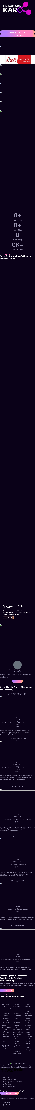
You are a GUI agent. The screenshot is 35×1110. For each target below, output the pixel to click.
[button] (17, 16)
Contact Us (9, 617)
